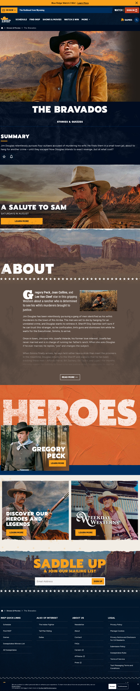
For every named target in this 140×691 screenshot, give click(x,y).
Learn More (83, 3)
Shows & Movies (52, 19)
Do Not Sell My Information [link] (47, 688)
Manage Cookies (117, 631)
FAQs (77, 643)
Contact (78, 637)
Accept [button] (112, 686)
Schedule (21, 19)
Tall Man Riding (45, 631)
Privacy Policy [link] (16, 686)
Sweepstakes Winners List (14, 643)
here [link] (25, 688)
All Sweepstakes (10, 650)
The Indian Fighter (46, 624)
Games (6, 637)
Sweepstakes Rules (118, 653)
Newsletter (79, 624)
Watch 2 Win (71, 19)
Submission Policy (117, 646)
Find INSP (35, 19)
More (85, 19)
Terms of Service (117, 659)
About (77, 631)
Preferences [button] (122, 686)
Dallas (41, 637)
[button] (138, 685)
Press (77, 662)
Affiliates (78, 656)
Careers (78, 650)
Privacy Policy (116, 624)
